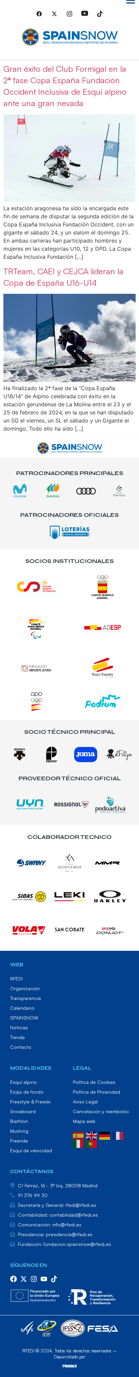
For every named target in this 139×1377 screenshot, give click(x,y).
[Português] (92, 1142)
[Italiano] (79, 1142)
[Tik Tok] (100, 16)
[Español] (79, 1134)
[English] (92, 1134)
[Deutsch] (105, 1134)
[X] (54, 16)
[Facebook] (39, 16)
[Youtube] (85, 16)
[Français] (119, 1134)
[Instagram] (69, 16)
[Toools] (69, 1366)
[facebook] (13, 1279)
